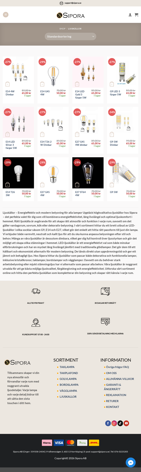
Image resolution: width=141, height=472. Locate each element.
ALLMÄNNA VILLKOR (120, 378)
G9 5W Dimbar (114, 143)
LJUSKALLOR (68, 396)
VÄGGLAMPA (68, 390)
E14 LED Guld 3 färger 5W (80, 94)
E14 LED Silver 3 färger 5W (11, 144)
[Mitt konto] (130, 15)
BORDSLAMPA (69, 384)
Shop (62, 28)
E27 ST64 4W (80, 194)
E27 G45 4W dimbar (81, 143)
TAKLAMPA (67, 367)
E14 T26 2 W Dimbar (46, 143)
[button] (5, 14)
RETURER (112, 401)
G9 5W (114, 192)
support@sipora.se (73, 3)
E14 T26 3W (10, 194)
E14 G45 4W (45, 93)
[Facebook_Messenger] (131, 462)
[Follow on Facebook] (108, 423)
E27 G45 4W (45, 194)
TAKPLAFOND (68, 373)
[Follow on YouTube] (126, 423)
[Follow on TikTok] (120, 423)
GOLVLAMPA (68, 378)
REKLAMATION (116, 395)
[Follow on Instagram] (114, 423)
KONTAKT (112, 406)
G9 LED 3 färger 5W (115, 93)
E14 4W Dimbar (10, 93)
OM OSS (111, 373)
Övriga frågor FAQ (117, 367)
